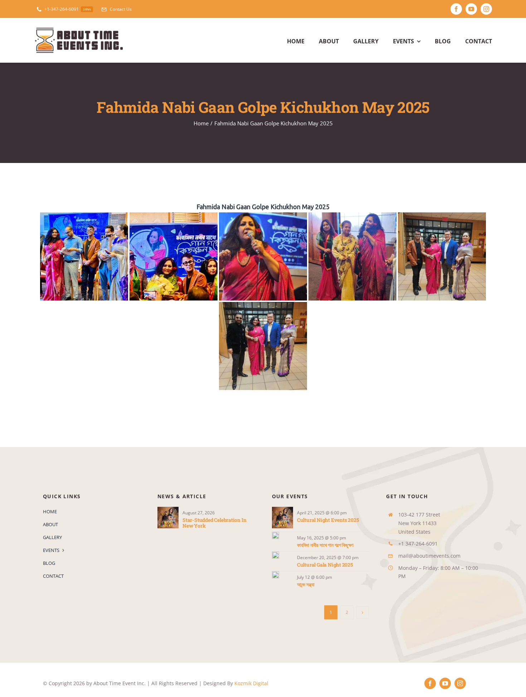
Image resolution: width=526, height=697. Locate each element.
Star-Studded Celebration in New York (214, 522)
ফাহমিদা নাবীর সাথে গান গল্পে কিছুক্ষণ (325, 545)
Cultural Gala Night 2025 (325, 564)
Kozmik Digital (251, 683)
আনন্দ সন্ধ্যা (306, 584)
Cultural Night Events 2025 (328, 519)
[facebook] (456, 9)
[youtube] (471, 9)
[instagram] (486, 9)
